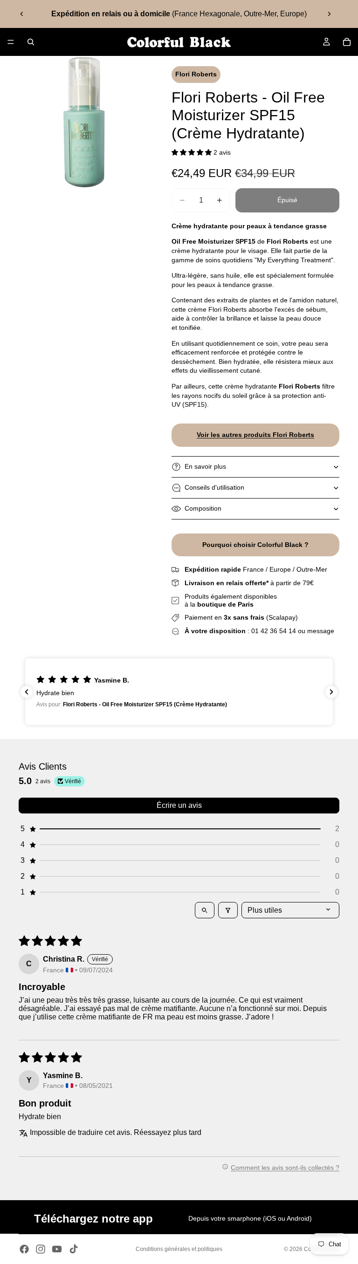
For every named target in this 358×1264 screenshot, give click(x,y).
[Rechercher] (31, 42)
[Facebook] (24, 1249)
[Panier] (347, 42)
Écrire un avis (179, 805)
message (320, 631)
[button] (192, 152)
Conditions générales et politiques (179, 1249)
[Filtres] (228, 910)
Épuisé (287, 200)
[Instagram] (40, 1249)
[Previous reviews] (27, 692)
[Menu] (10, 42)
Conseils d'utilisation (214, 487)
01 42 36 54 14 (273, 631)
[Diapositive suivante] (329, 14)
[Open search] (204, 910)
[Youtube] (56, 1249)
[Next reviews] (331, 692)
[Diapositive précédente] (22, 14)
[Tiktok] (73, 1249)
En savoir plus (205, 466)
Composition (203, 508)
